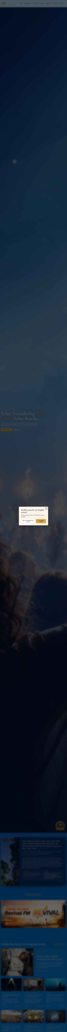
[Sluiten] (46, 509)
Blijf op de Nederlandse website (28, 521)
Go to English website (41, 521)
